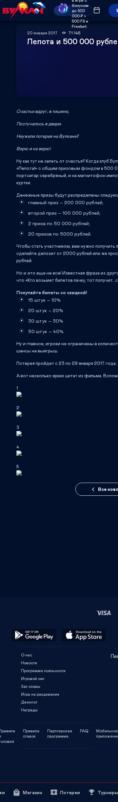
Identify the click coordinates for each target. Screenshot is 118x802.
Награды (29, 709)
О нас (26, 654)
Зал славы (30, 686)
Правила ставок (31, 730)
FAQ (84, 730)
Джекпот (29, 701)
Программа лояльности (43, 670)
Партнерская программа (59, 730)
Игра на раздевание (40, 694)
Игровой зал (32, 678)
